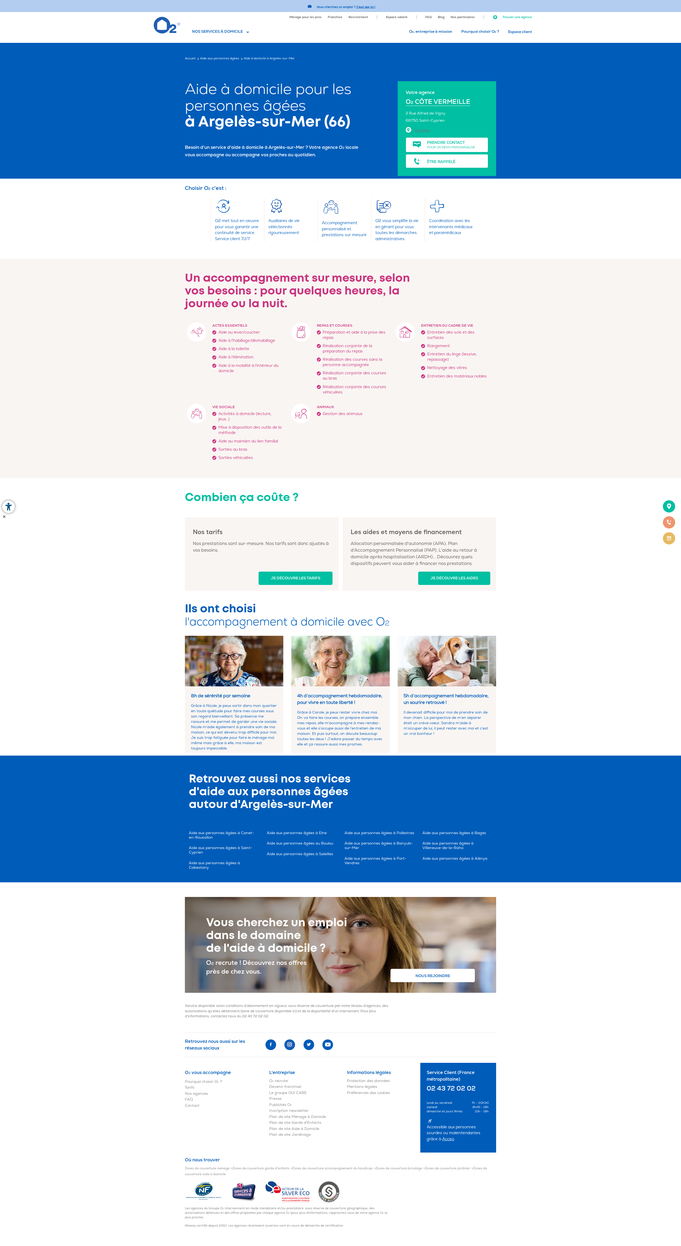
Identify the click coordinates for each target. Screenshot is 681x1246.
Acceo (448, 1139)
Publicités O (280, 1104)
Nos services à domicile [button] (217, 31)
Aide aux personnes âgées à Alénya (454, 858)
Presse (275, 1098)
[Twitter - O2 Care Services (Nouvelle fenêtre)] (309, 1044)
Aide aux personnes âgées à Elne (297, 833)
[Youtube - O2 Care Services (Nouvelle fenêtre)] (327, 1044)
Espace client (520, 32)
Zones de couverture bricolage (399, 1168)
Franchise (335, 17)
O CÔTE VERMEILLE (438, 102)
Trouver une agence (517, 17)
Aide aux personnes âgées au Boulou (300, 843)
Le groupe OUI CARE (288, 1093)
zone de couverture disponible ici (269, 1011)
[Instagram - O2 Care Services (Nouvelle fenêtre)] (289, 1044)
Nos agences (196, 1093)
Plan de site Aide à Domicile (294, 1128)
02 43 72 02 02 (255, 1016)
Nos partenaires (463, 17)
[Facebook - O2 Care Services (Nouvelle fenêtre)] (270, 1044)
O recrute (278, 1081)
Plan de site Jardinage (290, 1134)
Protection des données (368, 1081)
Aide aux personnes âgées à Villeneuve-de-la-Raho (448, 845)
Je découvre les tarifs (295, 578)
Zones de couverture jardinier (447, 1168)
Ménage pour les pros (305, 17)
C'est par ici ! (365, 7)
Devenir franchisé (285, 1086)
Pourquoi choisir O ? (480, 31)
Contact (192, 1105)
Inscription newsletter (289, 1110)
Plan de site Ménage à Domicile (297, 1116)
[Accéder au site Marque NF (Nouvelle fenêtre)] (208, 1191)
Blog (441, 17)
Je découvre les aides (454, 578)
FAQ (428, 17)
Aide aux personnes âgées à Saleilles (300, 854)
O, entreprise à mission (430, 31)
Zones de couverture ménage (207, 1168)
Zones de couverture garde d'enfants (260, 1168)
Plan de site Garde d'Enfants (295, 1122)
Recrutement (358, 17)
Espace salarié (397, 17)
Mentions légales (362, 1086)
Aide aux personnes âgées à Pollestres (379, 833)
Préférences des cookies (368, 1093)
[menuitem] (305, 17)
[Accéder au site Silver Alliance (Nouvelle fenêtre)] (328, 1191)
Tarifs (189, 1087)
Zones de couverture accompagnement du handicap (332, 1168)
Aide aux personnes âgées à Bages (454, 833)
